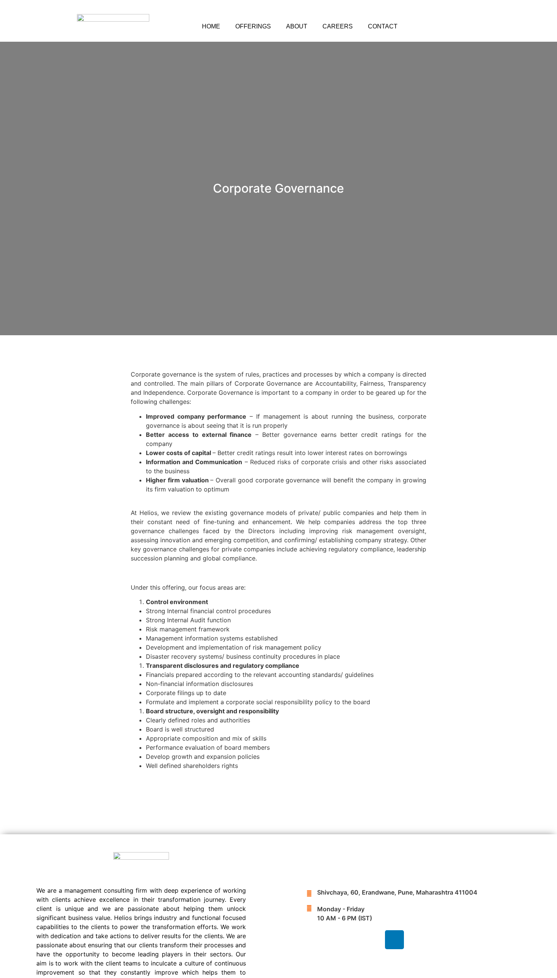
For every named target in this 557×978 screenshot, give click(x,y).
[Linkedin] (394, 939)
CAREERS (337, 26)
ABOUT (296, 26)
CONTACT (382, 26)
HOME (211, 26)
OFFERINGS (253, 26)
